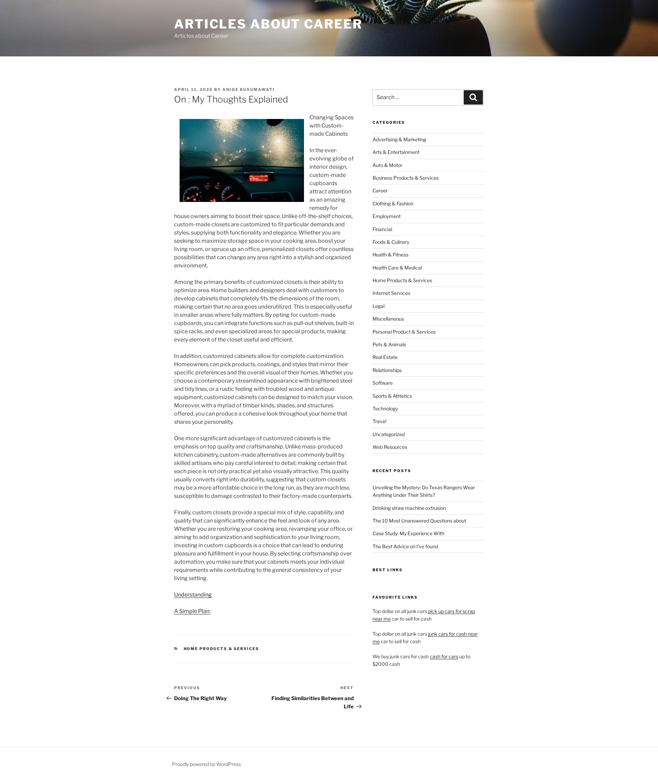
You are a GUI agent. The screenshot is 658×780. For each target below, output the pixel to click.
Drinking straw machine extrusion (409, 508)
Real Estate (385, 357)
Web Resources (390, 447)
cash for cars (444, 656)
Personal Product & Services (404, 332)
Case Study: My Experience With (408, 533)
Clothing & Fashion (393, 203)
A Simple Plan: (192, 611)
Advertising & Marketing (399, 139)
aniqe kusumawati (248, 89)
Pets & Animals (389, 344)
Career (380, 190)
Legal (379, 306)
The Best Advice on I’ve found (405, 546)
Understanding (193, 594)
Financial (382, 229)
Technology (385, 408)
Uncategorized (389, 434)
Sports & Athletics (392, 396)
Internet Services (391, 293)
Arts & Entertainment (396, 152)
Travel (379, 421)
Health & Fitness (391, 254)
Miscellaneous (388, 319)
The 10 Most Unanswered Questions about (419, 521)
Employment (387, 216)
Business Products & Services (406, 178)
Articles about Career (268, 24)
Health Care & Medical (397, 268)
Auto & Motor (387, 165)
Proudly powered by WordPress (206, 764)
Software (383, 383)
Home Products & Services (221, 648)
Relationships (387, 370)
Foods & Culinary (391, 242)
